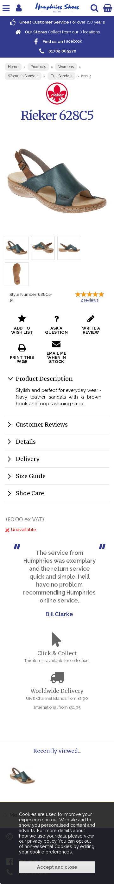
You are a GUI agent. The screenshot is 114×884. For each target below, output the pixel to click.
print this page (22, 359)
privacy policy (41, 841)
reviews (89, 300)
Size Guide (31, 476)
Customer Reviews (42, 424)
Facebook (62, 41)
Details (26, 441)
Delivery (27, 459)
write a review (91, 330)
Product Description (44, 378)
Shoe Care (30, 493)
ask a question (56, 330)
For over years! (61, 22)
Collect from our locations (62, 32)
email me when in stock (56, 357)
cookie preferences (51, 851)
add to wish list (22, 330)
